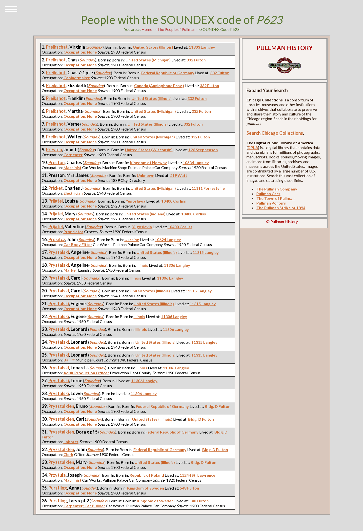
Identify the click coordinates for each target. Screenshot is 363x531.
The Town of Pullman (275, 198)
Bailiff (69, 360)
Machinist (72, 167)
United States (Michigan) (148, 59)
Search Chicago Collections (274, 133)
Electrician (73, 193)
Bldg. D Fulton (217, 406)
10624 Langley (168, 239)
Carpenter (73, 154)
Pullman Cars (268, 193)
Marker (70, 270)
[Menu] (11, 8)
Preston (56, 162)
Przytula (57, 475)
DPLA (253, 147)
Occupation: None (80, 52)
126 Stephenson (203, 149)
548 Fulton (189, 488)
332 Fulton (196, 59)
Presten (54, 149)
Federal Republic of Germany (167, 72)
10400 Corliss (173, 201)
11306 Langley (177, 265)
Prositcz (56, 239)
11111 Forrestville (208, 188)
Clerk (68, 454)
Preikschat (57, 47)
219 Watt (178, 175)
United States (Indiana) (144, 213)
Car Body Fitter (77, 244)
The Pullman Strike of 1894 (280, 207)
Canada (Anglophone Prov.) (159, 85)
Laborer (71, 441)
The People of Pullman (176, 29)
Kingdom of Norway (148, 162)
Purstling (57, 488)
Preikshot (56, 59)
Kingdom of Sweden (145, 488)
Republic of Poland (147, 475)
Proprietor (73, 231)
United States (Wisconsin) (149, 149)
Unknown (145, 175)
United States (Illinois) (153, 47)
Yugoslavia (135, 201)
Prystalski (58, 252)
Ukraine (131, 239)
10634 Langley (196, 162)
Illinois (142, 265)
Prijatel (55, 201)
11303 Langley (202, 47)
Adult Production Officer (86, 372)
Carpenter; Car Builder (84, 505)
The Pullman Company (276, 189)
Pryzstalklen (61, 406)
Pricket (55, 188)
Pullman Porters (271, 203)
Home (146, 29)
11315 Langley (206, 252)
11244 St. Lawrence (197, 475)
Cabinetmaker (76, 77)
